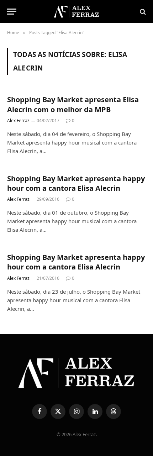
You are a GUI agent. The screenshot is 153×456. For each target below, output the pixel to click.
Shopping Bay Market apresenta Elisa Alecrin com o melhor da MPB (73, 104)
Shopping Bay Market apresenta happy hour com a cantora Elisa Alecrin (76, 183)
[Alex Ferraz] (76, 11)
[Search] (142, 12)
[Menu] (11, 12)
